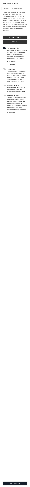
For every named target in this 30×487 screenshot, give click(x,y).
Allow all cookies (15, 37)
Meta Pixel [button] (12, 112)
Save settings (15, 483)
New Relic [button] (12, 64)
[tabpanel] (15, 66)
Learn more (6, 33)
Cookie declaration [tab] (17, 8)
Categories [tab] (6, 8)
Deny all (15, 42)
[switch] (3, 47)
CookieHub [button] (12, 61)
